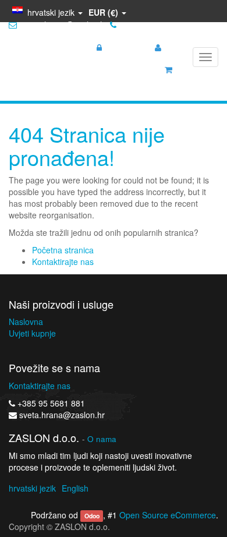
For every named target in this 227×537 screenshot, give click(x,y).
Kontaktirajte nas (63, 261)
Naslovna (26, 321)
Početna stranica (63, 250)
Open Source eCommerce (167, 515)
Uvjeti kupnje (32, 333)
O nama (101, 438)
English (75, 488)
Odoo (92, 515)
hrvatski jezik (32, 488)
